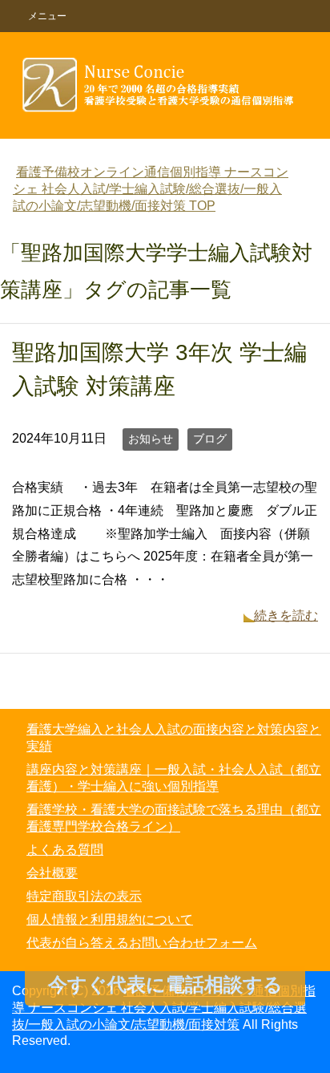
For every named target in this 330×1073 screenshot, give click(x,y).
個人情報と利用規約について (109, 919)
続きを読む (286, 615)
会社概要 (52, 873)
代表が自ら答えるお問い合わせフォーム (141, 943)
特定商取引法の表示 (84, 896)
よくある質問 (64, 849)
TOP (150, 189)
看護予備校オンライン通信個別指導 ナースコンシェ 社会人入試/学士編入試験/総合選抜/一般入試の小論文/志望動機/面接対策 (164, 1007)
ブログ (210, 438)
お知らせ (150, 438)
